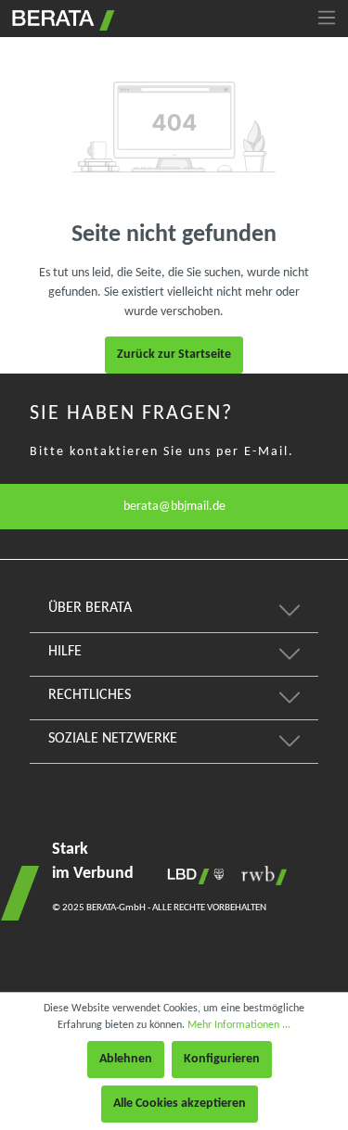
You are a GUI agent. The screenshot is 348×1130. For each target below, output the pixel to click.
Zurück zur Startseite (174, 355)
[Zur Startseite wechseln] (61, 18)
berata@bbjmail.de (174, 507)
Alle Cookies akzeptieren (179, 1104)
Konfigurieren (222, 1059)
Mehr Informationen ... (238, 1025)
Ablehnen (125, 1059)
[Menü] (326, 18)
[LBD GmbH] (192, 875)
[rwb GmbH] (259, 875)
